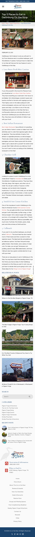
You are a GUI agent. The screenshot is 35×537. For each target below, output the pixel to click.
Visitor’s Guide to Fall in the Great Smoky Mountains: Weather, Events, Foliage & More (20, 434)
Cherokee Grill (19, 178)
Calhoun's (9, 234)
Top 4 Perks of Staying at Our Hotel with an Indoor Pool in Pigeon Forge (20, 441)
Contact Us (17, 511)
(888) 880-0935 (24, 1)
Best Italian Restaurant (8, 127)
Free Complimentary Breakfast (17, 505)
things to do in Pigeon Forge (22, 269)
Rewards (17, 515)
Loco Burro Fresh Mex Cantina (21, 93)
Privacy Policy (17, 521)
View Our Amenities (17, 492)
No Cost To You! (33, 270)
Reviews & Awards (17, 488)
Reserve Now (17, 498)
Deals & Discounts (17, 495)
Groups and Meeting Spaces (17, 501)
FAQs (17, 518)
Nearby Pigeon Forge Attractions (17, 508)
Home (17, 478)
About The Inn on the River (17, 485)
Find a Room (17, 482)
